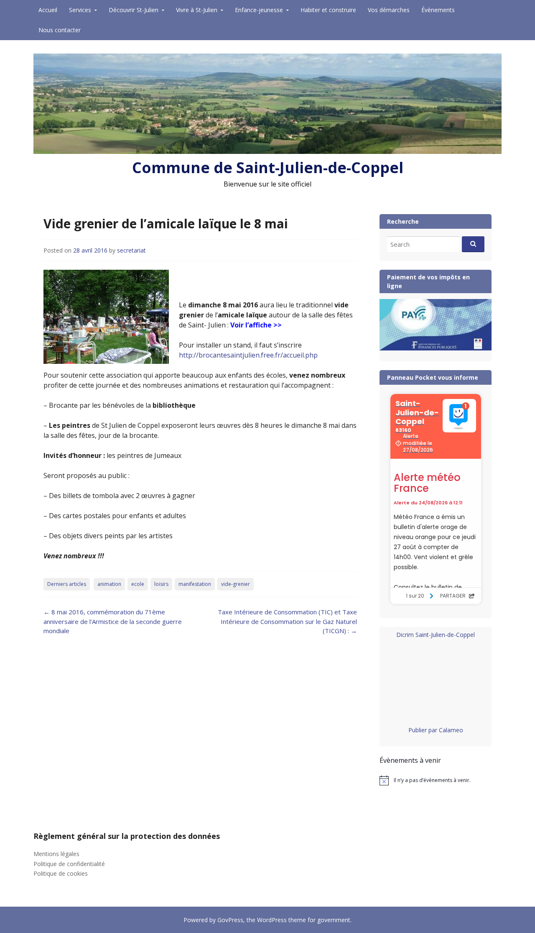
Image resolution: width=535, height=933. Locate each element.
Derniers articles (66, 584)
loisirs (161, 584)
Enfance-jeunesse (259, 10)
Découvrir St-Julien (133, 10)
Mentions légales (56, 854)
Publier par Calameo (435, 730)
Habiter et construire (328, 10)
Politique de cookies (60, 873)
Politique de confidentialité (69, 864)
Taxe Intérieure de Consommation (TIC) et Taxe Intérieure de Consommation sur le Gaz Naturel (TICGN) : (287, 621)
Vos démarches (389, 10)
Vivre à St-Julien (196, 10)
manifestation (194, 584)
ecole (137, 584)
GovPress (230, 920)
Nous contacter (59, 30)
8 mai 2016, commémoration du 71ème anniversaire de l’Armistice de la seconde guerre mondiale (112, 621)
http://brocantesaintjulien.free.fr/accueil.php (248, 355)
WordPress (272, 920)
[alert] (436, 780)
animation (109, 584)
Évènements (438, 10)
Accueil (47, 10)
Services (80, 10)
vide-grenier (235, 584)
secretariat (131, 250)
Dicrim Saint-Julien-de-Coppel (435, 635)
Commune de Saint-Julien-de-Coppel (267, 167)
